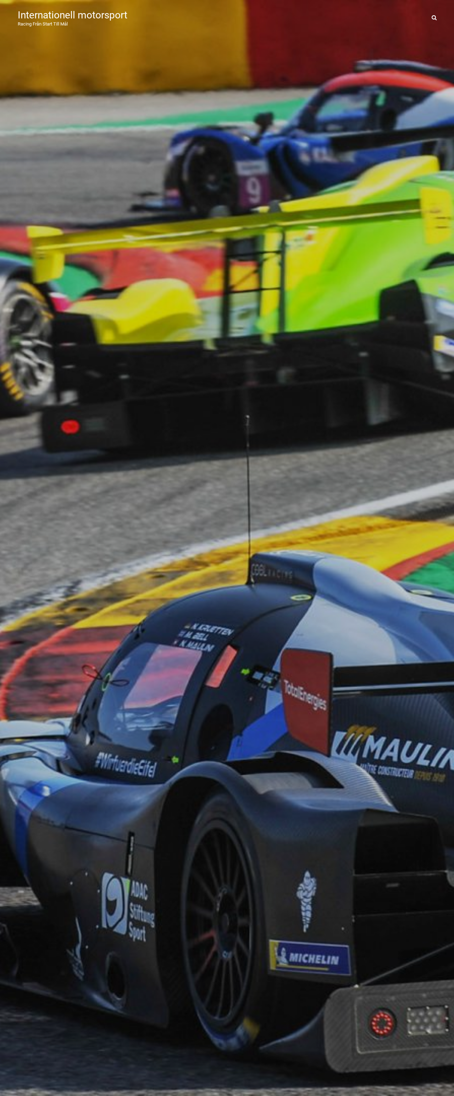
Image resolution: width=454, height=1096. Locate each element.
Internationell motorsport (72, 15)
